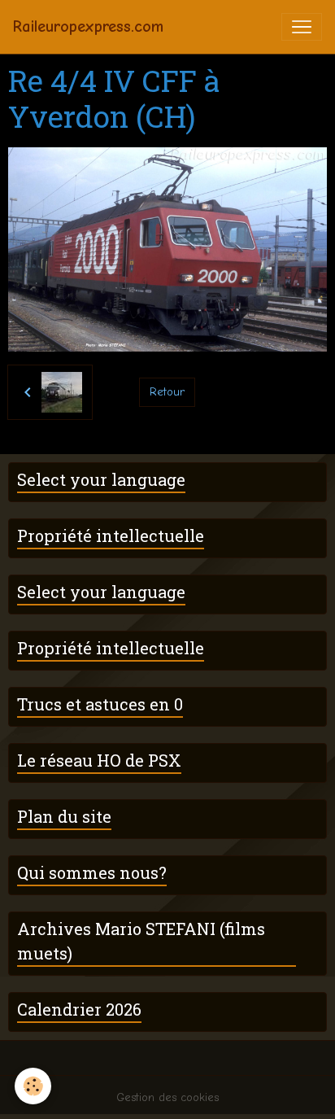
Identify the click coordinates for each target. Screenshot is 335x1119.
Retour (167, 392)
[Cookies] (33, 1086)
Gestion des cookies (167, 1097)
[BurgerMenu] (301, 27)
